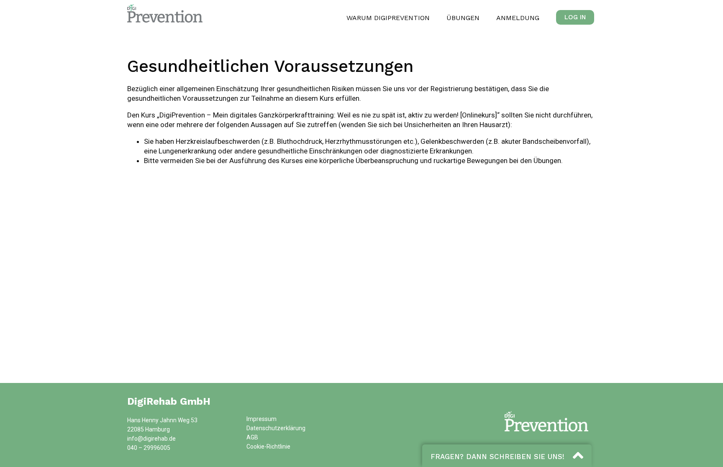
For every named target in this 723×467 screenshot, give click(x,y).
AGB (252, 437)
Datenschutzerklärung (275, 428)
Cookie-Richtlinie (268, 446)
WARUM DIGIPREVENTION (388, 18)
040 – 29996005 (148, 447)
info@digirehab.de (151, 438)
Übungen (462, 18)
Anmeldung (517, 18)
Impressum (261, 419)
